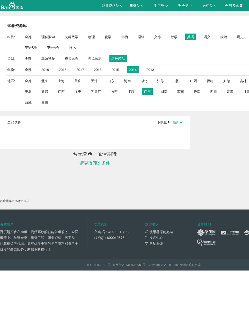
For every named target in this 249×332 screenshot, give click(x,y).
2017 (80, 70)
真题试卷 (48, 59)
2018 (63, 70)
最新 (176, 122)
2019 (45, 70)
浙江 (177, 81)
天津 (94, 81)
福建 (210, 81)
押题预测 (95, 59)
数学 (174, 37)
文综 (157, 37)
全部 (28, 37)
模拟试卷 (71, 59)
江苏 (160, 81)
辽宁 (77, 92)
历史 (240, 37)
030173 (102, 265)
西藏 (28, 102)
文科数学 (71, 37)
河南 (127, 81)
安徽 (226, 81)
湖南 (163, 92)
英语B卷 (31, 48)
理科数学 (48, 37)
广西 (61, 92)
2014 (133, 70)
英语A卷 (53, 48)
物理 (91, 37)
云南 (197, 92)
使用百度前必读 (190, 265)
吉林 (243, 81)
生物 (124, 37)
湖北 (144, 81)
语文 (207, 37)
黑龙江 (96, 92)
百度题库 (6, 201)
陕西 (114, 92)
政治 (223, 37)
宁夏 (28, 92)
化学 (108, 37)
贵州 (44, 102)
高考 (18, 201)
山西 (193, 81)
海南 (180, 92)
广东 (147, 92)
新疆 (44, 92)
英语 (190, 37)
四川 (213, 92)
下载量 (162, 122)
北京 (44, 81)
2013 (150, 70)
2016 (98, 70)
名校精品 (118, 59)
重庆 (77, 81)
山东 (110, 81)
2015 (115, 70)
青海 (230, 92)
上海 (61, 81)
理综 (141, 37)
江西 (130, 92)
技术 (72, 48)
